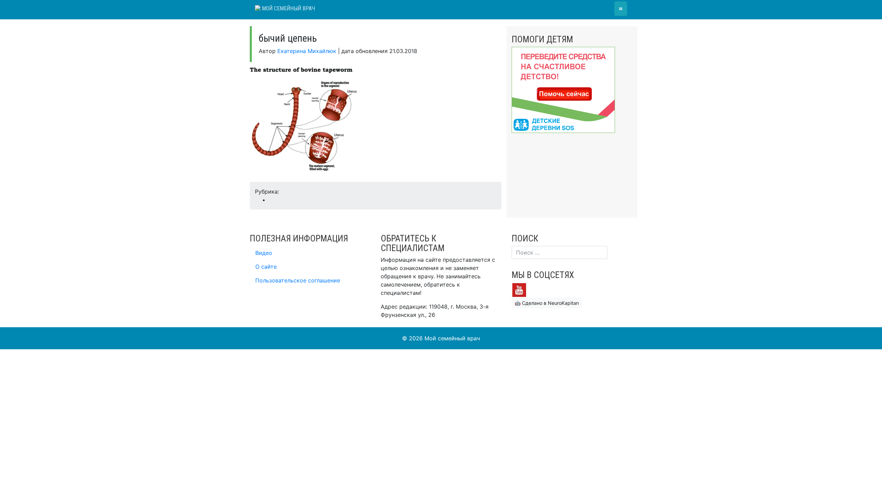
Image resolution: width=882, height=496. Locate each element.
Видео (263, 252)
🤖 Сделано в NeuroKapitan (547, 303)
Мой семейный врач (287, 8)
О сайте (266, 266)
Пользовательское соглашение (297, 280)
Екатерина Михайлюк (306, 51)
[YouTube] (519, 289)
